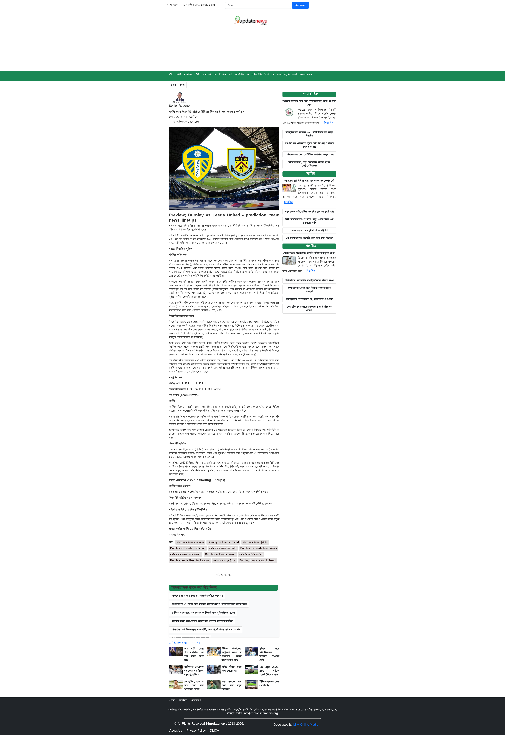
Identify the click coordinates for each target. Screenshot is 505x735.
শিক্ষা (266, 74)
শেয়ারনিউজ (310, 94)
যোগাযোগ (196, 700)
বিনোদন (222, 74)
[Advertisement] (252, 51)
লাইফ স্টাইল (256, 74)
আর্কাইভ (183, 700)
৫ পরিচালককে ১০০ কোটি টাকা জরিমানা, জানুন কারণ (309, 154)
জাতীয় (310, 173)
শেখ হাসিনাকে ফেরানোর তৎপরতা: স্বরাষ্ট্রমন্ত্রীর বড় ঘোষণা (309, 308)
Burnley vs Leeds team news (258, 548)
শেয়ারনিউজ (239, 74)
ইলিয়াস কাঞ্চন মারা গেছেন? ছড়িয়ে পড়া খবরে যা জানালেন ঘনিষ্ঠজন (202, 621)
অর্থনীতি (197, 74)
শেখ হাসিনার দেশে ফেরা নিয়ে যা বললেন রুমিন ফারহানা (309, 289)
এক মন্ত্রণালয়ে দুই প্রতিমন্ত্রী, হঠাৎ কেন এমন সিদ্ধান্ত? (309, 238)
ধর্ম (248, 74)
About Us (175, 731)
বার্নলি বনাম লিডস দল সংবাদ (222, 548)
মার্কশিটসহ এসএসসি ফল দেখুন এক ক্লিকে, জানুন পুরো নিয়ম (194, 670)
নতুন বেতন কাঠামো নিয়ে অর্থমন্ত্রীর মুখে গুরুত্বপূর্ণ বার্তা (309, 211)
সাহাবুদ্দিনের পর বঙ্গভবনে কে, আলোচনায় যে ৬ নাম (309, 299)
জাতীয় (179, 74)
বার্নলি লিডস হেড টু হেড (224, 560)
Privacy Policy (196, 731)
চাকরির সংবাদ (306, 74)
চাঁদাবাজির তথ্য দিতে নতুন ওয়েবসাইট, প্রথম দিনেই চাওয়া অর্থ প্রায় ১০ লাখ (206, 629)
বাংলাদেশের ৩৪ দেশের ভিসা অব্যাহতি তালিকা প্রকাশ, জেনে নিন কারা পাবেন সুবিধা (209, 604)
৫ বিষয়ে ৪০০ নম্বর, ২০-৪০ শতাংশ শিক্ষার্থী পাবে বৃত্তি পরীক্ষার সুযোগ (203, 612)
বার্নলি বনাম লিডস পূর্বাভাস (255, 542)
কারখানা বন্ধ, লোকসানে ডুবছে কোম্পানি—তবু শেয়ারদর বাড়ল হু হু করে (309, 145)
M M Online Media (305, 725)
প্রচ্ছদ (171, 73)
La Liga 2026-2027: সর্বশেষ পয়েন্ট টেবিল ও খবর (269, 670)
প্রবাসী (294, 74)
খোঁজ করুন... (300, 5)
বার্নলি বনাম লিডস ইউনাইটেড (190, 542)
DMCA (214, 731)
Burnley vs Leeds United (223, 542)
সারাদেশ (207, 74)
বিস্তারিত (328, 123)
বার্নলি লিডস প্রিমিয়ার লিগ (251, 554)
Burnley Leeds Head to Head (257, 560)
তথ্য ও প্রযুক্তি (283, 74)
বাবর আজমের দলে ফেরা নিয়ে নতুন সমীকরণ (231, 685)
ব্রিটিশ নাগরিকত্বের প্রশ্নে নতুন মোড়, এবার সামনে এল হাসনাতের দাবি (309, 221)
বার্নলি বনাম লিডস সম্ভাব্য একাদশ (185, 554)
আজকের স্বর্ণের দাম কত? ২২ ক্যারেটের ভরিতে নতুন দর (197, 595)
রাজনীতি (188, 74)
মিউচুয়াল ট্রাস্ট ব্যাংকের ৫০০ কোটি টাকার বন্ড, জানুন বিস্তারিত (309, 134)
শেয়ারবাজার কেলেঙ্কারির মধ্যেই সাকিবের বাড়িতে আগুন (309, 253)
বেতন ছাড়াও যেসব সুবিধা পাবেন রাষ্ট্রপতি (309, 230)
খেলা (215, 74)
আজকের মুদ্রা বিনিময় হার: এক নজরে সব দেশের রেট (309, 181)
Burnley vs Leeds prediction (187, 548)
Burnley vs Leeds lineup (220, 554)
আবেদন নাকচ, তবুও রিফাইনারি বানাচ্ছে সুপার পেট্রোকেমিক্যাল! (309, 164)
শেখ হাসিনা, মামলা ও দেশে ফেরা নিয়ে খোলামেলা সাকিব (194, 685)
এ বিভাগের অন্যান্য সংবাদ (186, 643)
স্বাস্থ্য (273, 74)
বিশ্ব (230, 74)
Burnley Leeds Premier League (189, 560)
